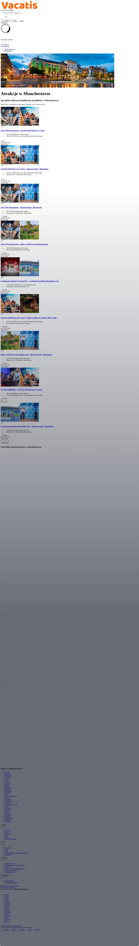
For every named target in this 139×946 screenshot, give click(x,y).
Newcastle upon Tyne (11, 804)
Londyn (7, 772)
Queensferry (8, 801)
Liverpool (7, 777)
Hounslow (8, 820)
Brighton (7, 786)
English (7, 894)
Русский (7, 919)
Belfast (7, 781)
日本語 (7, 913)
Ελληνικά (7, 903)
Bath (6, 794)
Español (7, 905)
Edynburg (7, 774)
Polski (6, 917)
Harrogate (7, 808)
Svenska (7, 920)
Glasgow (7, 782)
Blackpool (8, 792)
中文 (6, 922)
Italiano (7, 910)
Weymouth (8, 821)
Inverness (7, 789)
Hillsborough (8, 818)
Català (6, 896)
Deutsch (7, 901)
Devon (7, 811)
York (6, 779)
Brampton (7, 803)
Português (7, 915)
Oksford (7, 784)
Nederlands (8, 912)
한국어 (7, 908)
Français (7, 906)
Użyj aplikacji (5, 46)
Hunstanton (8, 815)
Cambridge (8, 791)
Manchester (8, 775)
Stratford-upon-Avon (11, 796)
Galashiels (8, 813)
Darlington (8, 809)
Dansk (6, 899)
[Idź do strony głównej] (10, 10)
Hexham (7, 816)
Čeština (7, 898)
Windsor (7, 798)
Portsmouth (8, 799)
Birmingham (8, 787)
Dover (6, 806)
